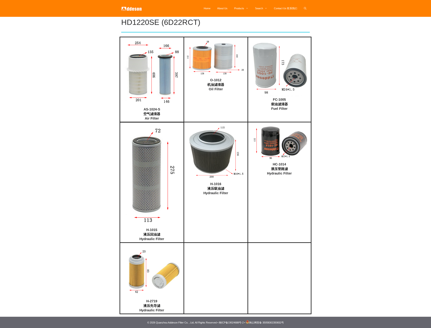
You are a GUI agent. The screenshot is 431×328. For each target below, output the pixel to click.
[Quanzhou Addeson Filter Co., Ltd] (132, 8)
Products (239, 8)
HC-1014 (279, 164)
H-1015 (151, 230)
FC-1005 (279, 99)
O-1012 (215, 80)
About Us (222, 8)
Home (207, 8)
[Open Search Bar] (305, 8)
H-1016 (215, 184)
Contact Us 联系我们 (285, 8)
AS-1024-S (152, 109)
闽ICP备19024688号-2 (231, 322)
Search (259, 8)
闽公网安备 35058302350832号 (266, 322)
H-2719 (151, 301)
